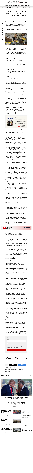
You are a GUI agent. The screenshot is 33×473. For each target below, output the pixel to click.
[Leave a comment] (2, 37)
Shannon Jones (8, 17)
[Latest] (3, 6)
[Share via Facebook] (2, 23)
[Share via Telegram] (2, 30)
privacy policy (16, 346)
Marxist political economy (12, 376)
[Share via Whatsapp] (2, 28)
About (30, 1)
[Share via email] (2, 33)
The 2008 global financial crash (20, 376)
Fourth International (5, 7)
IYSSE (18, 7)
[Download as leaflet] (2, 35)
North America (8, 371)
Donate (30, 7)
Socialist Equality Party (12, 7)
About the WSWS (22, 7)
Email (8, 339)
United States (21, 369)
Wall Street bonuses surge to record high (18, 358)
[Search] (32, 6)
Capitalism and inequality (14, 369)
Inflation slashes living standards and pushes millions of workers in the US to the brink (9, 358)
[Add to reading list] (2, 39)
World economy (8, 369)
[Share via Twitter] (2, 26)
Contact (28, 1)
